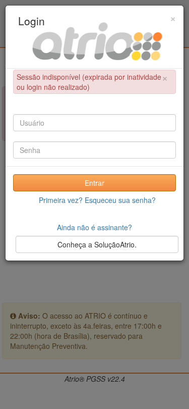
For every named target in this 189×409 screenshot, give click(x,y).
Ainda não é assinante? (94, 227)
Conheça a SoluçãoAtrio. (97, 244)
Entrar (94, 183)
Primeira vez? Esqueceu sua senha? (97, 200)
